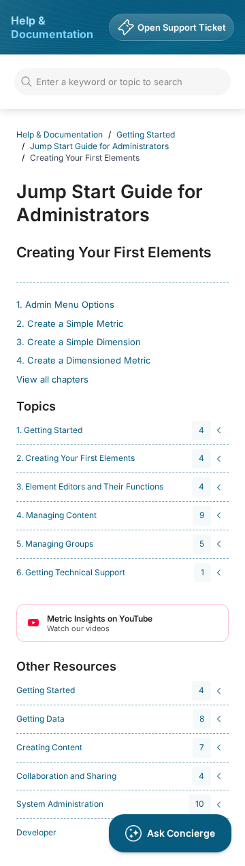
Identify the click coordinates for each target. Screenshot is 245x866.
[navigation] (120, 430)
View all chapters (52, 379)
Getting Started (145, 134)
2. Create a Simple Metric (69, 323)
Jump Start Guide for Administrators (99, 146)
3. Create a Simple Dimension (78, 341)
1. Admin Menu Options (65, 304)
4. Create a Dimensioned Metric (83, 360)
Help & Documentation (52, 27)
